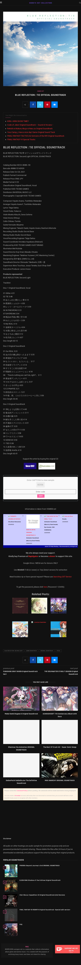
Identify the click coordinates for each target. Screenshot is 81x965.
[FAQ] (11, 929)
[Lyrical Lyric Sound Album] (40, 631)
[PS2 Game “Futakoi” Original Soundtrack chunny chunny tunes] (21, 631)
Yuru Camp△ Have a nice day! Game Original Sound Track (31, 132)
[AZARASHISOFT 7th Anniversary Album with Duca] (60, 699)
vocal (58, 650)
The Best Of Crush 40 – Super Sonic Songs (59, 747)
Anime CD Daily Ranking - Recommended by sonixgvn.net (61, 546)
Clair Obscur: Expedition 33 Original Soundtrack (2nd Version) (42, 895)
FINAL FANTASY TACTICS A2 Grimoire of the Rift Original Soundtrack (35, 136)
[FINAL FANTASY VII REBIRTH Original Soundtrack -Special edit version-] (11, 915)
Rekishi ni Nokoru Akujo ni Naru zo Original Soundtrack (30, 128)
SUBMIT (41, 496)
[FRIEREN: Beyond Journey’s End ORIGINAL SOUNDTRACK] (11, 870)
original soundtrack (46, 650)
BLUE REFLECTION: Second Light (14, 650)
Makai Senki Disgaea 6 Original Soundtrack (21, 714)
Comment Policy (22, 790)
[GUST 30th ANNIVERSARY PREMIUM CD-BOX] (21, 607)
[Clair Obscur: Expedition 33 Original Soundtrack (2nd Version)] (11, 900)
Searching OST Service (62, 577)
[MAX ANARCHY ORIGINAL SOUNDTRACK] (60, 765)
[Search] (80, 3)
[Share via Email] (54, 104)
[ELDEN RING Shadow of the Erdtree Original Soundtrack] (11, 885)
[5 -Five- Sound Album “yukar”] (40, 607)
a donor (51, 556)
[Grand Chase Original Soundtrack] (59, 607)
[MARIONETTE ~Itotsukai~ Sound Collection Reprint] (59, 631)
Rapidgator (33, 556)
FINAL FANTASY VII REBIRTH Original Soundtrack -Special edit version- (45, 910)
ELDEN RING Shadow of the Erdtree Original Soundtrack (40, 880)
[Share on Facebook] (33, 104)
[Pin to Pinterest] (47, 104)
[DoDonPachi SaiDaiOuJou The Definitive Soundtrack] (21, 765)
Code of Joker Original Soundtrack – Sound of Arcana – (30, 125)
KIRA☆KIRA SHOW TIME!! (18, 121)
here (45, 587)
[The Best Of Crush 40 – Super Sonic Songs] (60, 732)
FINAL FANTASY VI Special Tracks (21, 139)
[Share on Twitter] (40, 104)
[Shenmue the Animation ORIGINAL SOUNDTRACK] (21, 732)
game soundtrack (31, 650)
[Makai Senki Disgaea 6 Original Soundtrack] (21, 699)
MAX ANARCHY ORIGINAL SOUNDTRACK (60, 780)
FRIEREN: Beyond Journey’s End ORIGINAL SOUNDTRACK (40, 865)
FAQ (21, 924)
